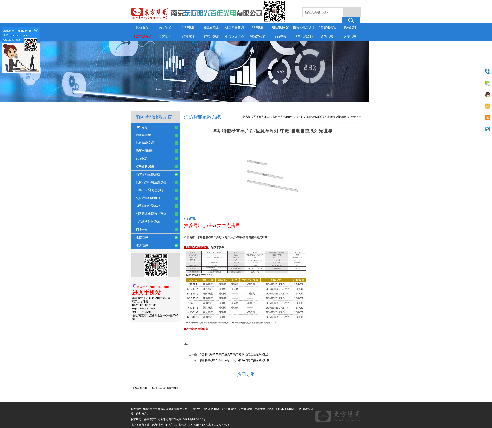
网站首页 (142, 27)
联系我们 (350, 27)
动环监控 (165, 36)
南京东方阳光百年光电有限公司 (277, 116)
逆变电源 (350, 36)
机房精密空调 (234, 27)
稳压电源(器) (280, 27)
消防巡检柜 (257, 36)
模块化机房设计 (303, 27)
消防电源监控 (303, 36)
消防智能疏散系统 (311, 116)
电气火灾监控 (234, 36)
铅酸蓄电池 (211, 27)
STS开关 (280, 36)
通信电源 (327, 36)
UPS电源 (188, 27)
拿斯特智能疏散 (336, 116)
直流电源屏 (211, 36)
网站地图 (172, 388)
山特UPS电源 (157, 388)
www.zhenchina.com (153, 286)
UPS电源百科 (140, 388)
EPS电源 (257, 27)
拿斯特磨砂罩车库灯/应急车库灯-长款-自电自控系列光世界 (234, 360)
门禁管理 (188, 36)
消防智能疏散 (326, 27)
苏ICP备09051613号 (194, 419)
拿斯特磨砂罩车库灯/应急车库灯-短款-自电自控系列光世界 (234, 354)
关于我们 (165, 27)
